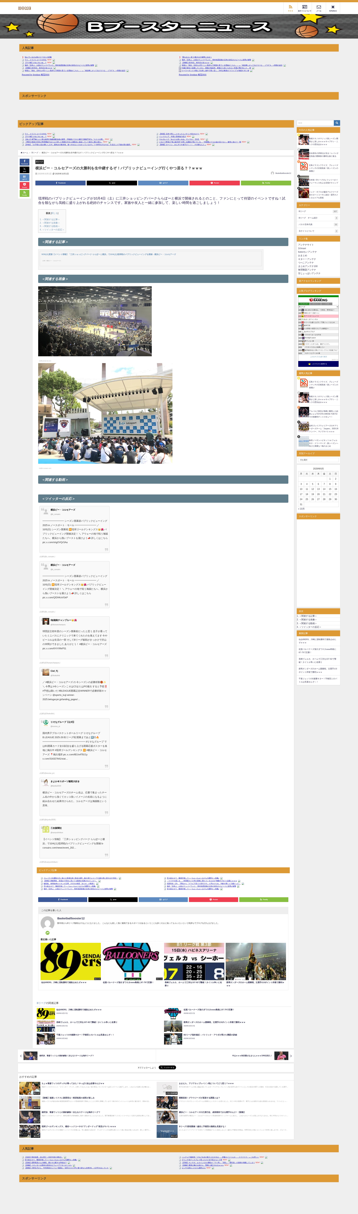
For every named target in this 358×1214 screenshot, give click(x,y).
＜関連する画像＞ (50, 223)
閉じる (54, 213)
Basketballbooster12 (283, 173)
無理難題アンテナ (307, 270)
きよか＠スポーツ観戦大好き (65, 781)
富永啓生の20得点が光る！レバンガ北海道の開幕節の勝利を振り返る (323, 154)
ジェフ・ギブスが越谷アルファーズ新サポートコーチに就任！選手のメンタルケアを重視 (323, 195)
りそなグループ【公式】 (63, 722)
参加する (335, 359)
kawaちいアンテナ (307, 252)
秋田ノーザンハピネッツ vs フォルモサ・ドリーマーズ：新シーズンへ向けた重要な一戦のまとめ (323, 443)
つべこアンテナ (306, 262)
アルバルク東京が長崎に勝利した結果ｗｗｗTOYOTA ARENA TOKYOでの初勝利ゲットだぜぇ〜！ (323, 414)
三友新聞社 (56, 828)
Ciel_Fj (54, 671)
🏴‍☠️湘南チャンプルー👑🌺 (64, 620)
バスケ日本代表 (318, 224)
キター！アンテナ (307, 259)
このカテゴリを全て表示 (318, 357)
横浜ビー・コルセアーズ (63, 510)
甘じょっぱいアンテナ (309, 273)
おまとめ (302, 255)
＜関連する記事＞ (50, 219)
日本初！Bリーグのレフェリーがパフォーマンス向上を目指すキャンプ (323, 181)
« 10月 (301, 509)
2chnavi (302, 248)
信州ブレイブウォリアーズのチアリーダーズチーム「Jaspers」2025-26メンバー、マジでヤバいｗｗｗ (323, 428)
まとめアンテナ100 (308, 266)
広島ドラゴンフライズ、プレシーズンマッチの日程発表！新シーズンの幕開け (323, 168)
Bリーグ (39, 162)
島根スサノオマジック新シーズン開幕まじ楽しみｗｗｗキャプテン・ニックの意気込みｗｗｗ (323, 141)
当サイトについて (318, 231)
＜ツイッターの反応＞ (52, 229)
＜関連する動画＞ (50, 226)
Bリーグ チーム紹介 (318, 218)
